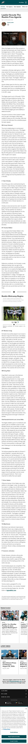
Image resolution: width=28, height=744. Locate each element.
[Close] (26, 708)
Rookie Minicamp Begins (12, 296)
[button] (14, 38)
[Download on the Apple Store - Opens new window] (8, 703)
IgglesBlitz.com (11, 590)
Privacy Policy (6, 729)
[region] (14, 725)
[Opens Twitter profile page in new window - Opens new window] (8, 25)
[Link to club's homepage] (3, 2)
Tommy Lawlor (10, 22)
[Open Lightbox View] (14, 317)
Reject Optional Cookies (14, 736)
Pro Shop (21, 2)
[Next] (18, 322)
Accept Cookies (14, 741)
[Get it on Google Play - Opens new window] (19, 703)
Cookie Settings (14, 732)
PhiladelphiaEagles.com (15, 681)
